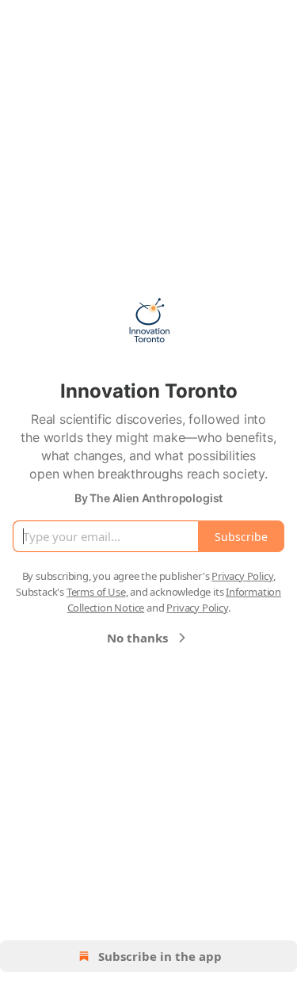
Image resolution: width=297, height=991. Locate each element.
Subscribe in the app (160, 956)
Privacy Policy (241, 576)
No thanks (137, 638)
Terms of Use (96, 592)
